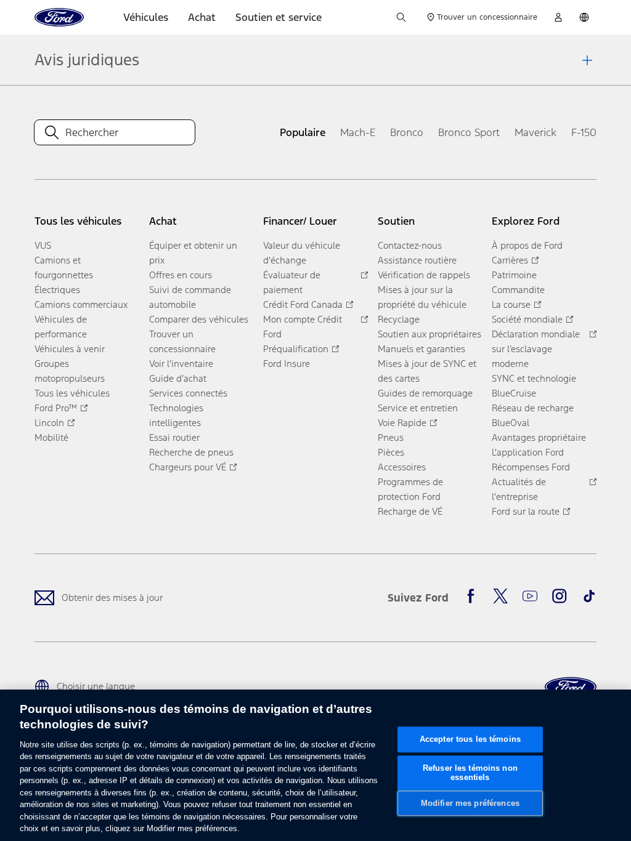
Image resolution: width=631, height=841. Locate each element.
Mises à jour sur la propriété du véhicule (422, 297)
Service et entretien (418, 408)
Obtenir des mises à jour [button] (112, 597)
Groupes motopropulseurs (70, 371)
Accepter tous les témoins (470, 739)
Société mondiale (527, 319)
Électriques (57, 290)
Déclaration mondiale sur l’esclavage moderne (536, 348)
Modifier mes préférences (470, 803)
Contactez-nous (410, 245)
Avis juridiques (87, 60)
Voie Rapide (402, 423)
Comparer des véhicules (198, 319)
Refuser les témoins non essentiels (470, 773)
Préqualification (295, 349)
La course (511, 304)
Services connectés (188, 393)
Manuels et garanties (421, 349)
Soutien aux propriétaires (429, 334)
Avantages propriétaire (539, 437)
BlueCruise (514, 393)
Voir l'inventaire (181, 363)
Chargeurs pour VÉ (187, 467)
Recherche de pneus (191, 452)
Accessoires (402, 467)
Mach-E (357, 132)
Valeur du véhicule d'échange (301, 252)
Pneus (391, 437)
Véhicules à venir (70, 349)
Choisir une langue (96, 686)
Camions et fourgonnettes (64, 267)
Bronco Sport (469, 132)
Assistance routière (417, 260)
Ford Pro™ (56, 408)
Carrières (510, 260)
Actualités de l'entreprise (519, 489)
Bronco (406, 132)
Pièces (391, 452)
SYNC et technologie (534, 378)
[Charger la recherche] (401, 17)
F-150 (583, 132)
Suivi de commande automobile (190, 297)
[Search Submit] (51, 132)
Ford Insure (286, 363)
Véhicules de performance (61, 326)
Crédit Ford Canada (303, 304)
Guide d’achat (177, 378)
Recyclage (399, 319)
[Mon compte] (558, 17)
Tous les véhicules (72, 393)
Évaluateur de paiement (291, 282)
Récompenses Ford (531, 467)
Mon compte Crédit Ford (302, 326)
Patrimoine (514, 275)
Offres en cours (180, 275)
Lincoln (49, 423)
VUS (43, 245)
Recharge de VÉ (410, 511)
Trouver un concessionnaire (182, 341)
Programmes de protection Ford (410, 489)
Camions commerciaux (81, 304)
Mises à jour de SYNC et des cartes (427, 371)
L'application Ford (528, 452)
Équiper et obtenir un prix (193, 252)
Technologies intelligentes (176, 415)
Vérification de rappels (424, 275)
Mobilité (51, 437)
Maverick (535, 132)
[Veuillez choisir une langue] (584, 17)
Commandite (518, 290)
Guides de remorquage (425, 393)
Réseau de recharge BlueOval (533, 415)
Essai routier (174, 437)
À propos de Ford (527, 245)
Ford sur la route (526, 511)
